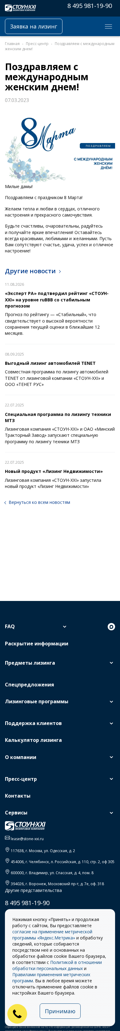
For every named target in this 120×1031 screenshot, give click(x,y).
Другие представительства (33, 890)
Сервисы (16, 812)
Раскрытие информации (36, 643)
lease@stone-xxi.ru (27, 838)
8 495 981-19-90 (89, 6)
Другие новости (30, 271)
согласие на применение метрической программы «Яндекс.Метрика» (52, 935)
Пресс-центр (21, 779)
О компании (20, 757)
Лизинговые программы (36, 701)
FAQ (10, 626)
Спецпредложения (29, 684)
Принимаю (60, 1011)
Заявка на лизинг (33, 26)
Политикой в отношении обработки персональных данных (57, 965)
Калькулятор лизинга (33, 740)
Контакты (17, 795)
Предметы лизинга (30, 662)
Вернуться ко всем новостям (39, 502)
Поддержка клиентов (33, 723)
